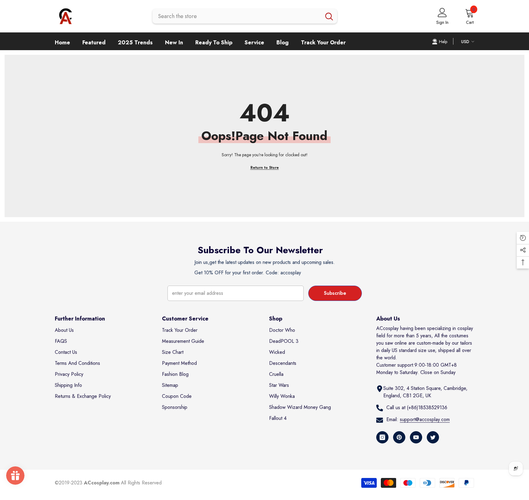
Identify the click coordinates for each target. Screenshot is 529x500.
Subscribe (335, 293)
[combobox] (236, 16)
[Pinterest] (399, 437)
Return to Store (264, 167)
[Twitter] (433, 437)
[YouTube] (416, 437)
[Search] (244, 16)
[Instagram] (382, 437)
